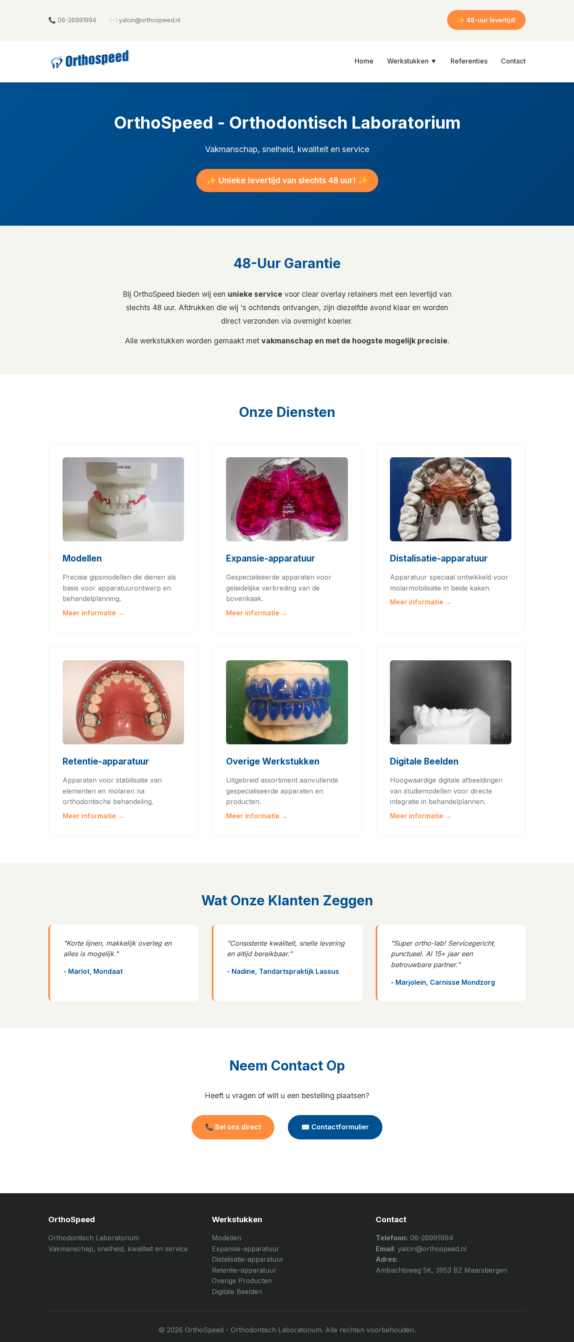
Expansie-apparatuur (245, 1248)
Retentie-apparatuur (244, 1270)
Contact (513, 61)
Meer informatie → (93, 613)
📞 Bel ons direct (233, 1127)
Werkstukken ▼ (412, 61)
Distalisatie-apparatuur (248, 1259)
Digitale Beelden (237, 1291)
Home (364, 61)
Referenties (468, 61)
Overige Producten (242, 1280)
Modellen (226, 1238)
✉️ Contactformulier (335, 1127)
